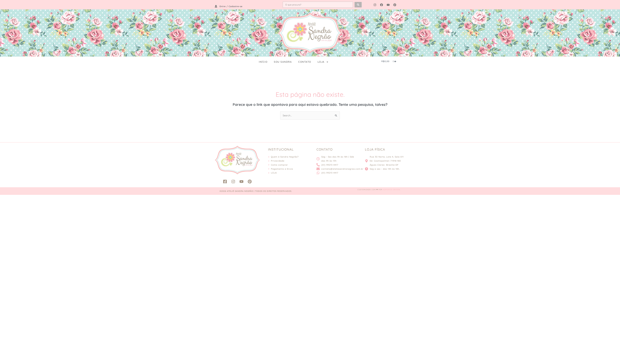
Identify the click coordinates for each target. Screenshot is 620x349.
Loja (321, 61)
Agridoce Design (391, 190)
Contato (304, 61)
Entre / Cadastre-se (231, 6)
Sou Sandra (283, 61)
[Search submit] (358, 4)
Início (263, 61)
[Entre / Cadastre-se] (216, 6)
